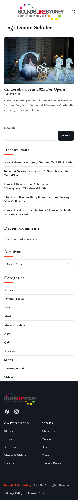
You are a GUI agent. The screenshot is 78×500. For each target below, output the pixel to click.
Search (9, 128)
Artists (8, 290)
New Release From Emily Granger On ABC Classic (38, 162)
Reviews (9, 351)
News (8, 333)
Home (46, 447)
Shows (8, 360)
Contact (47, 439)
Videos (8, 377)
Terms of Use (36, 493)
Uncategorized (14, 368)
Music (8, 316)
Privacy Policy (52, 463)
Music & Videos (14, 325)
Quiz (7, 342)
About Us (48, 431)
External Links (14, 299)
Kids (7, 307)
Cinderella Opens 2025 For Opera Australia (34, 92)
